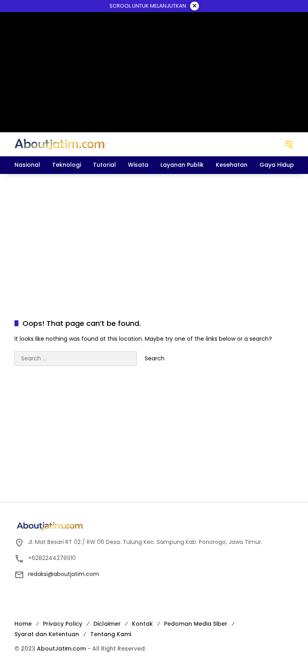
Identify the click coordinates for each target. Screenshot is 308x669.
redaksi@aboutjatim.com (63, 574)
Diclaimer (107, 624)
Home (23, 624)
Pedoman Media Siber (195, 624)
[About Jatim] (59, 144)
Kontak (142, 624)
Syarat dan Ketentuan (46, 634)
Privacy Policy (62, 624)
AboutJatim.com (61, 649)
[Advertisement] (154, 238)
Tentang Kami (110, 634)
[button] (289, 144)
